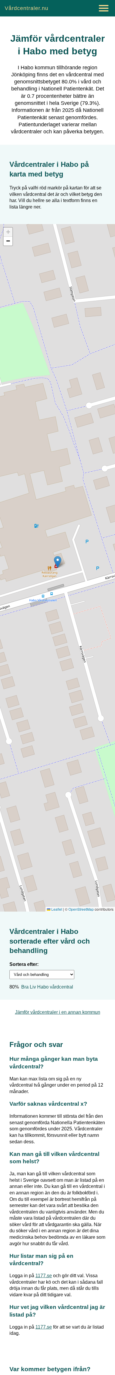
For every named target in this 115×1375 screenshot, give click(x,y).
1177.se (43, 1275)
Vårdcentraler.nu (26, 8)
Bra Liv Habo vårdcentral (47, 986)
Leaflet (56, 909)
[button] (57, 562)
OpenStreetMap (81, 909)
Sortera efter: (24, 964)
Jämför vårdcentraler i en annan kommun (57, 1012)
